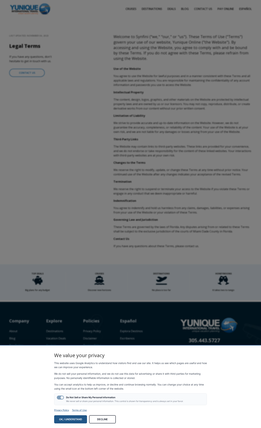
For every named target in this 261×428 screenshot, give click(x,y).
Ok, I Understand (70, 419)
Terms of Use (79, 410)
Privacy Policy (61, 410)
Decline (102, 419)
